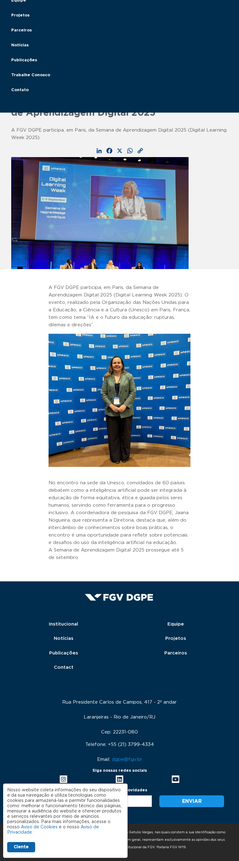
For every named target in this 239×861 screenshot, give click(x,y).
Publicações (24, 60)
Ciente (21, 847)
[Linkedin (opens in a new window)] (119, 779)
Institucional (63, 624)
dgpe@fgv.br (127, 759)
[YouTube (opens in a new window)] (175, 779)
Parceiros (21, 30)
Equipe (175, 624)
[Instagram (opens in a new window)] (63, 779)
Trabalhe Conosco (30, 75)
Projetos (20, 15)
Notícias (20, 45)
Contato (20, 90)
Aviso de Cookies (39, 827)
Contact (63, 667)
